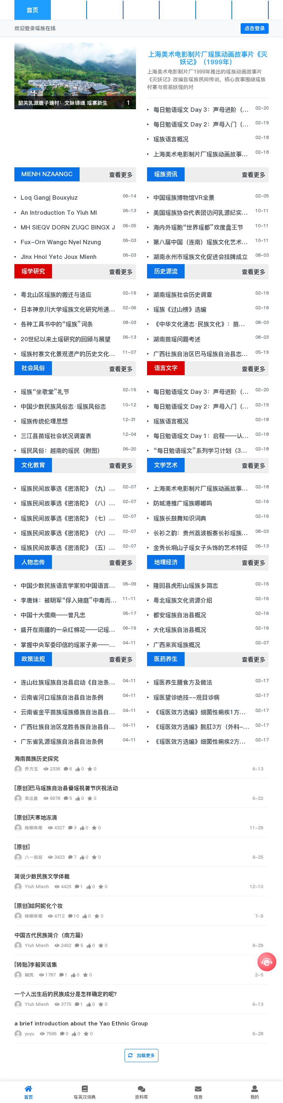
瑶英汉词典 (142, 10)
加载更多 (145, 1055)
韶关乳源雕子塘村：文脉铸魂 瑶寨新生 (63, 103)
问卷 (250, 10)
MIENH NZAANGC (107, 10)
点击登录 (254, 28)
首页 (32, 10)
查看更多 (121, 175)
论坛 (178, 10)
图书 (214, 10)
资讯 (69, 10)
